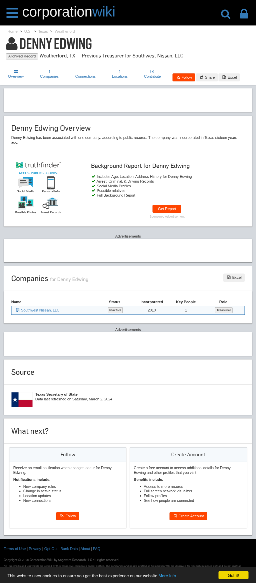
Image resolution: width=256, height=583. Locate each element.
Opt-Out (51, 549)
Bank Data (69, 549)
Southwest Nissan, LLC (40, 310)
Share (209, 77)
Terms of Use (15, 549)
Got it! (233, 575)
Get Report (167, 209)
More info (167, 575)
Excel (231, 77)
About (85, 549)
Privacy (35, 549)
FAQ (96, 549)
